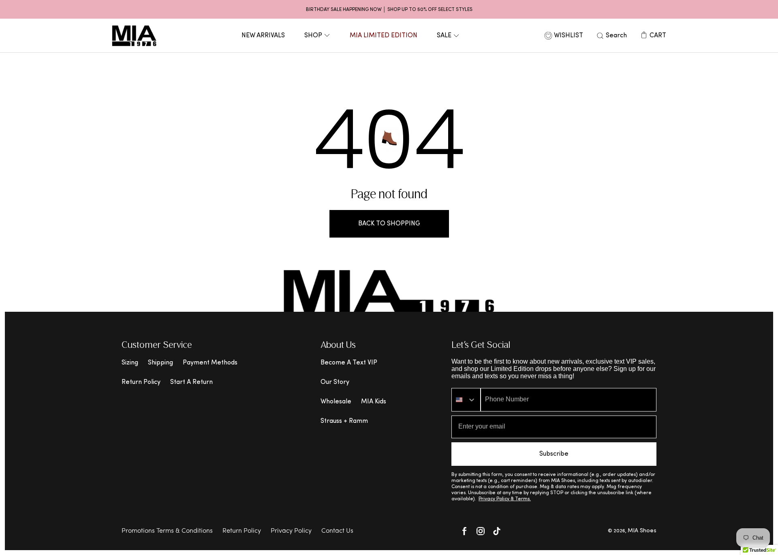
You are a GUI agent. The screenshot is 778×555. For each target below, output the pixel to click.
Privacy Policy (291, 531)
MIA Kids (373, 402)
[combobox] (466, 399)
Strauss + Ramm (344, 421)
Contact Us (337, 531)
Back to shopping (389, 224)
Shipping (160, 363)
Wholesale (336, 402)
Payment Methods (210, 363)
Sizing (130, 363)
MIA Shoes (642, 531)
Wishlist (568, 35)
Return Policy (141, 382)
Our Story (335, 382)
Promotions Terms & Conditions (167, 531)
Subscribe (554, 454)
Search (616, 35)
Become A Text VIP (349, 363)
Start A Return (191, 382)
